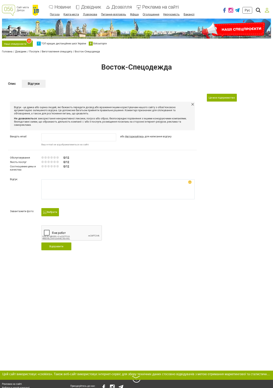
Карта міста (71, 14)
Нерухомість (171, 14)
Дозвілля (122, 7)
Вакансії (189, 14)
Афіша (134, 14)
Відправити (56, 246)
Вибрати (51, 211)
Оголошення (151, 14)
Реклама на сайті (160, 7)
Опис (12, 84)
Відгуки (34, 84)
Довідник (91, 7)
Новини (63, 7)
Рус (247, 10)
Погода (55, 14)
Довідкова (90, 14)
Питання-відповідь (113, 14)
